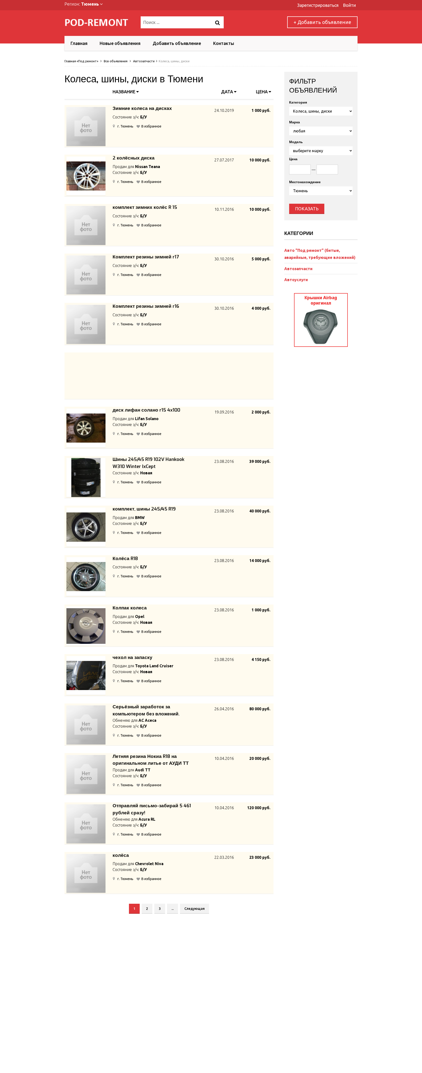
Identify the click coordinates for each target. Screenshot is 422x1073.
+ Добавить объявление (322, 22)
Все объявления (115, 61)
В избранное (151, 126)
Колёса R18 (125, 558)
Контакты (223, 43)
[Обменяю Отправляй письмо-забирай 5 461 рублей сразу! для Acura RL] (86, 823)
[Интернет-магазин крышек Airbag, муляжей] (321, 345)
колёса (121, 855)
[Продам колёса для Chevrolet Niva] (86, 873)
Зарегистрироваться (317, 5)
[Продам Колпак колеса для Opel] (86, 626)
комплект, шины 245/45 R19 (144, 509)
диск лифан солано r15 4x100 (146, 410)
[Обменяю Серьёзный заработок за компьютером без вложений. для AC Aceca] (86, 724)
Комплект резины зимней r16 (146, 306)
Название (124, 91)
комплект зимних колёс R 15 (145, 207)
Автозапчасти (144, 61)
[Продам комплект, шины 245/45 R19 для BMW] (86, 527)
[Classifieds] (99, 22)
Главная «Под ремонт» (81, 61)
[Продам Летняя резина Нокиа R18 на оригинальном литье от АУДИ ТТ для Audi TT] (86, 774)
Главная (79, 43)
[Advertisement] (169, 376)
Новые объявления (120, 43)
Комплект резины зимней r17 (146, 257)
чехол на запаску (132, 657)
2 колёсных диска (134, 158)
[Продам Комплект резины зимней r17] (86, 275)
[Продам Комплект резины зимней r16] (86, 324)
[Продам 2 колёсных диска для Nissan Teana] (86, 176)
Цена (262, 91)
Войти (349, 5)
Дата (227, 91)
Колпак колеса (130, 608)
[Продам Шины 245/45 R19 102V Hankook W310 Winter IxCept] (86, 477)
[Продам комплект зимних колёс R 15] (86, 225)
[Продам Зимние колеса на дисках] (86, 126)
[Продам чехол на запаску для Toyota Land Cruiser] (86, 675)
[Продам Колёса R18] (86, 576)
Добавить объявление (177, 43)
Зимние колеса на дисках (142, 108)
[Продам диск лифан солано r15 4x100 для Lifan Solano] (86, 428)
